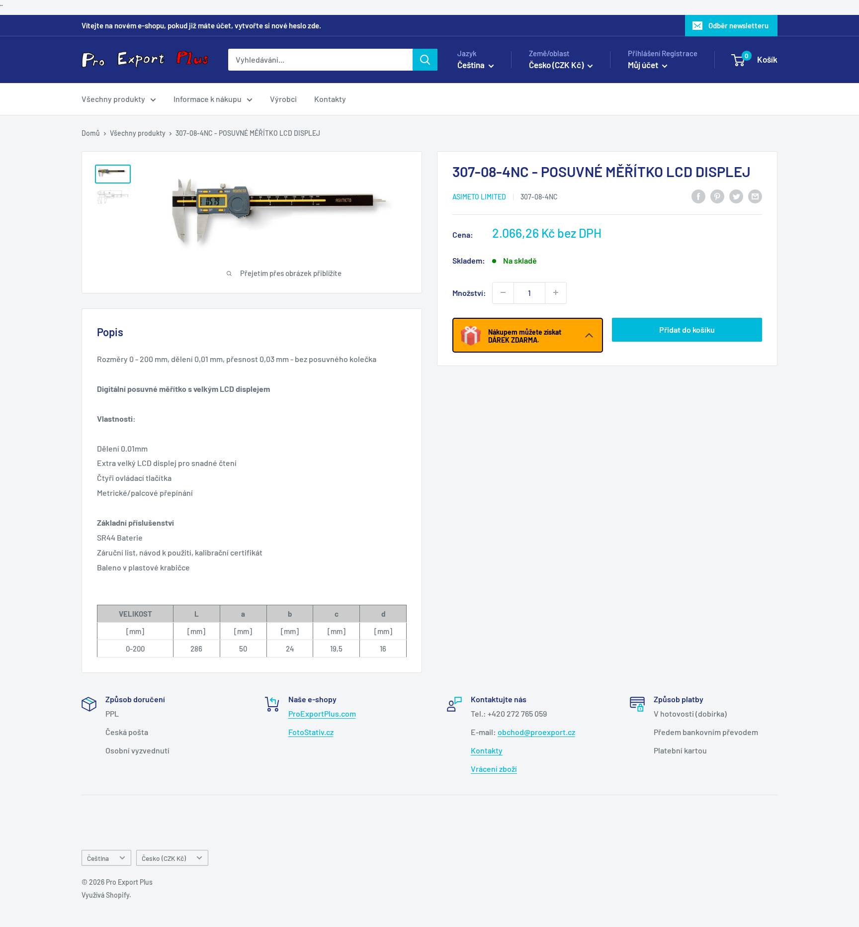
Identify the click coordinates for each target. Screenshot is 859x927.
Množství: (469, 292)
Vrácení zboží (494, 768)
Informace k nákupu (207, 98)
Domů (91, 133)
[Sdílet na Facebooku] (698, 195)
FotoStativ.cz (311, 732)
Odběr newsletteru (738, 25)
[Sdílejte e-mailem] (755, 195)
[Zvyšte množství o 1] (555, 292)
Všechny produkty (113, 98)
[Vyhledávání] (425, 60)
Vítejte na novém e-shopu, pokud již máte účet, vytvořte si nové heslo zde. (201, 25)
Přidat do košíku (687, 329)
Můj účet (644, 65)
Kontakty (330, 98)
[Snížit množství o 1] (503, 292)
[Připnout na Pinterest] (717, 195)
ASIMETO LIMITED (479, 196)
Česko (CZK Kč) (164, 858)
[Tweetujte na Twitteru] (736, 195)
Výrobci (283, 98)
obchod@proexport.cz (536, 732)
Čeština (98, 858)
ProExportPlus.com (322, 713)
